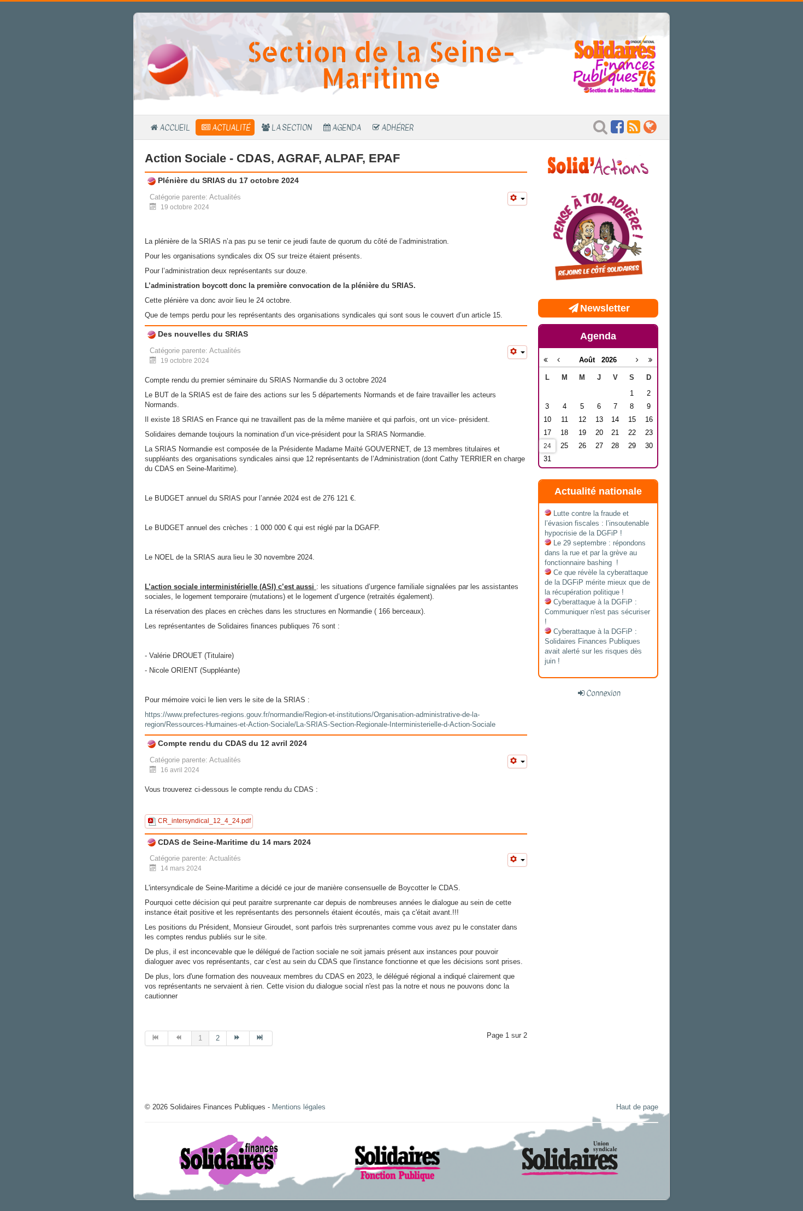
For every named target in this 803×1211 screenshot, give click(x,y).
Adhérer (397, 127)
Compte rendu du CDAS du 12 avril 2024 (231, 743)
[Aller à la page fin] (261, 1038)
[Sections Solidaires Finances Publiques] (650, 130)
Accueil (175, 127)
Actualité (231, 127)
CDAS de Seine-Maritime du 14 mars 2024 (233, 842)
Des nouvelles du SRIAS (202, 334)
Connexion (603, 693)
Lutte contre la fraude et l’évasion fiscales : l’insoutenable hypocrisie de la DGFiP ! (597, 523)
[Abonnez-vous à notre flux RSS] (633, 130)
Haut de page (637, 1107)
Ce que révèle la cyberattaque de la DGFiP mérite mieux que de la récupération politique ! (597, 582)
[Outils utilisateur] (517, 198)
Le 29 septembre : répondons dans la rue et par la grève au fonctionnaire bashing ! (595, 553)
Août (590, 360)
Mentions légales (299, 1107)
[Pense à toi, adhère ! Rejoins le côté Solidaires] (598, 237)
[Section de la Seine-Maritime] (167, 64)
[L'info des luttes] (598, 164)
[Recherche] (600, 130)
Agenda (346, 127)
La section (291, 127)
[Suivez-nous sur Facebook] (617, 130)
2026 (609, 360)
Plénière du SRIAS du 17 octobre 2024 (227, 180)
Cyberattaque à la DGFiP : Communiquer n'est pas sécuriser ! (597, 612)
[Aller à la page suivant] (238, 1038)
